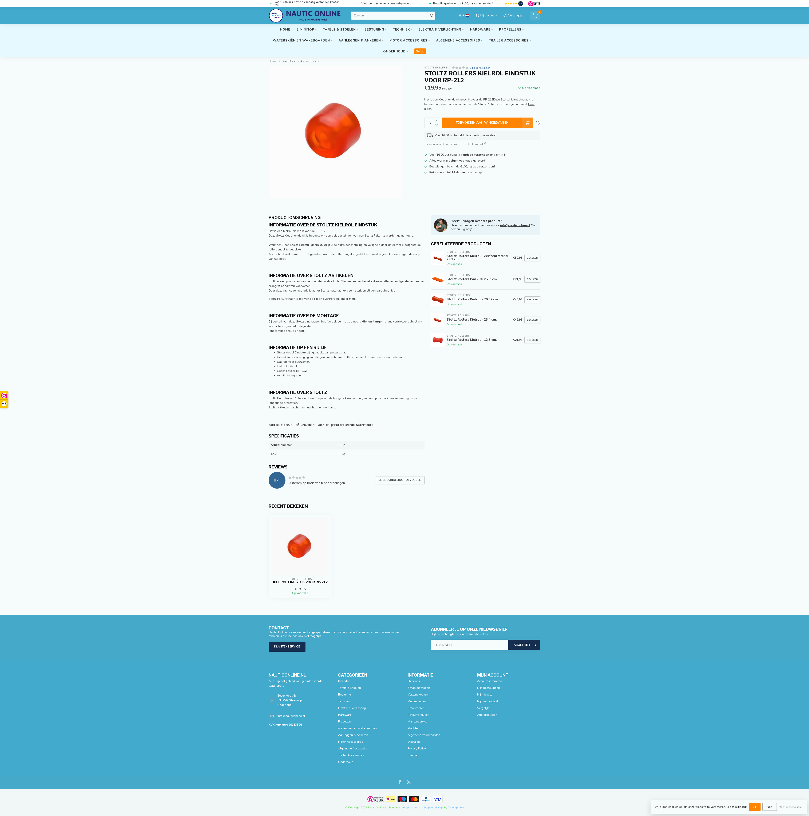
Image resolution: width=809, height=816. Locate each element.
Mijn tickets (484, 695)
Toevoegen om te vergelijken (441, 144)
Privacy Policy (417, 748)
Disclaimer (415, 742)
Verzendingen (417, 701)
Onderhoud (394, 51)
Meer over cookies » (791, 807)
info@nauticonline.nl (515, 225)
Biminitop (305, 29)
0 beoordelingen (480, 68)
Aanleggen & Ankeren (360, 40)
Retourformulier (418, 715)
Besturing (374, 29)
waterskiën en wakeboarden (301, 40)
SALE (420, 51)
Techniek (401, 29)
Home (285, 29)
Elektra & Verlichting (440, 29)
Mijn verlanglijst (487, 701)
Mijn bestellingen (488, 688)
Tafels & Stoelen (339, 29)
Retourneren (416, 708)
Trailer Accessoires (509, 40)
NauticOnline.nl (281, 425)
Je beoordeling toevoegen (400, 480)
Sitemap (413, 755)
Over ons (414, 681)
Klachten (413, 728)
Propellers (510, 29)
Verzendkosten (418, 695)
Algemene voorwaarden (424, 735)
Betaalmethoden (419, 688)
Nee (769, 807)
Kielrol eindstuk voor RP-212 (301, 61)
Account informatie (490, 681)
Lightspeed (411, 807)
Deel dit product (473, 144)
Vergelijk (483, 708)
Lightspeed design (432, 807)
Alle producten (487, 715)
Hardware (480, 29)
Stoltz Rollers (435, 68)
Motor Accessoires (408, 40)
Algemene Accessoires (458, 40)
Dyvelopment (456, 807)
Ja (754, 807)
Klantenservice (287, 647)
